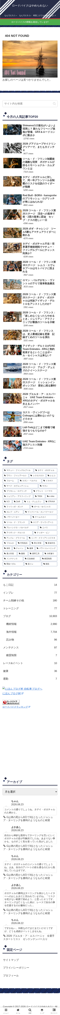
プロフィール (11, 975)
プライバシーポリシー (16, 967)
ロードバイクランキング (15, 707)
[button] (54, 103)
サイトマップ (11, 960)
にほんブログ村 (11, 693)
